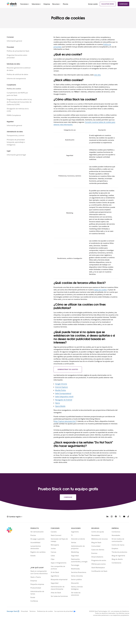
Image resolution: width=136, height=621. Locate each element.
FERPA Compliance (14, 115)
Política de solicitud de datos (17, 74)
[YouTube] (124, 517)
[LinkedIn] (107, 517)
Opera (57, 403)
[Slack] (12, 4)
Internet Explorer (61, 387)
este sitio (97, 75)
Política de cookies (14, 89)
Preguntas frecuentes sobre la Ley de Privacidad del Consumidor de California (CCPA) (19, 102)
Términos (32, 611)
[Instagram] (112, 517)
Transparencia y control (15, 135)
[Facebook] (116, 517)
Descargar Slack (12, 611)
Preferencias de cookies (45, 611)
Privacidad (24, 611)
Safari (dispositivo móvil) (64, 397)
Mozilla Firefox (60, 390)
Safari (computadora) (63, 393)
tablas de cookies (100, 290)
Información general (14, 41)
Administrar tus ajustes (68, 369)
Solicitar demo (107, 4)
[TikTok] (128, 517)
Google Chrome (61, 384)
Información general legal (16, 155)
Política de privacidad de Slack (18, 51)
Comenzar (123, 4)
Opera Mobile (60, 406)
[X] (120, 517)
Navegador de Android (63, 400)
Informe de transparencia (16, 78)
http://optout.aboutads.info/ (65, 421)
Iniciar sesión (93, 4)
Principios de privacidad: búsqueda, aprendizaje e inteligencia (16, 142)
